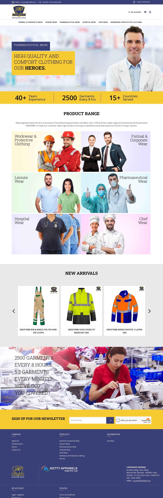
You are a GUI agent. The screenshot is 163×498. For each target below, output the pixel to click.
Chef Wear (63, 453)
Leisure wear (64, 444)
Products (64, 434)
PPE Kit (62, 459)
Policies (63, 488)
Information (113, 434)
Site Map (110, 441)
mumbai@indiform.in (28, 2)
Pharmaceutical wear (67, 447)
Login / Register (143, 2)
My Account (18, 488)
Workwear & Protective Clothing (72, 456)
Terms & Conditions (67, 495)
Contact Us (16, 450)
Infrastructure (17, 444)
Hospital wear (65, 450)
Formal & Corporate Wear (69, 441)
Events (14, 447)
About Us (15, 441)
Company (16, 434)
